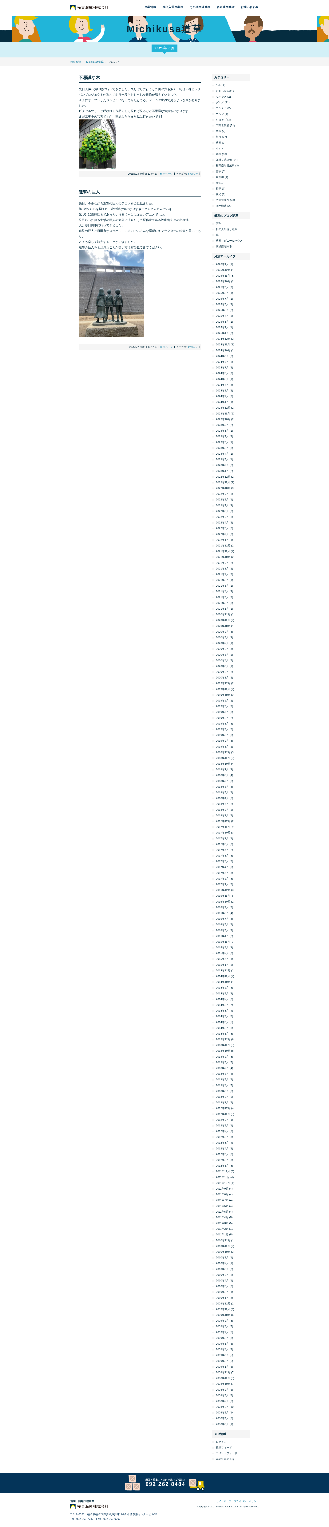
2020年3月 (222, 666)
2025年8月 (222, 292)
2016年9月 (222, 907)
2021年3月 (222, 597)
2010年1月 (222, 1297)
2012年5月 (222, 1142)
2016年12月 (223, 890)
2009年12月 (223, 1303)
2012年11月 (223, 1114)
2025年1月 (222, 333)
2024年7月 (222, 367)
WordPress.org (225, 1458)
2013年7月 (222, 1068)
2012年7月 (222, 1131)
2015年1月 (222, 964)
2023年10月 (223, 419)
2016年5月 (222, 930)
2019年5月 (222, 723)
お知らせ (193, 173)
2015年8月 (222, 947)
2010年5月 (222, 1274)
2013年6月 (222, 1073)
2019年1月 (222, 746)
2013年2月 (222, 1096)
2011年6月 (222, 1205)
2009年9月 (222, 1320)
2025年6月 (222, 304)
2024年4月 (222, 384)
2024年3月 (222, 390)
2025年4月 (222, 315)
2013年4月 (222, 1085)
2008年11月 (223, 1378)
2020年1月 (222, 677)
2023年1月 (222, 470)
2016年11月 (223, 895)
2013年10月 (223, 1050)
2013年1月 (222, 1102)
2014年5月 (222, 1010)
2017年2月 (222, 878)
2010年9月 (222, 1257)
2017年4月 (222, 866)
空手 (218, 171)
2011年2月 (222, 1228)
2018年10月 (223, 763)
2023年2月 (222, 465)
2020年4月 (222, 660)
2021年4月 (222, 591)
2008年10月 (223, 1383)
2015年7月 (222, 953)
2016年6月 (222, 924)
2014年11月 (223, 976)
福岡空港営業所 (225, 165)
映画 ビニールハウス (229, 240)
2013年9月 (222, 1056)
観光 (218, 194)
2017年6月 (222, 855)
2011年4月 (222, 1217)
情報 (218, 131)
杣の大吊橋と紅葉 (226, 229)
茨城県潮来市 (224, 246)
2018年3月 (222, 803)
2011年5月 (222, 1211)
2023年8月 (222, 430)
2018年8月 (222, 775)
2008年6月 (222, 1406)
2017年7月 (222, 849)
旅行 (218, 136)
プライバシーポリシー (246, 1501)
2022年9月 (222, 493)
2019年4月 (222, 729)
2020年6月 (222, 648)
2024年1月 (222, 401)
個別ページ (166, 173)
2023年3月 (222, 459)
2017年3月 (222, 872)
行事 (218, 188)
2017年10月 (223, 832)
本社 (218, 154)
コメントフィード (226, 1453)
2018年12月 (223, 752)
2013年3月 (222, 1091)
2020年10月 (223, 626)
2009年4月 (222, 1349)
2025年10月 (223, 281)
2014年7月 (222, 999)
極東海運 (75, 61)
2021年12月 (223, 545)
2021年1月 (222, 608)
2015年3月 (222, 958)
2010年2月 (222, 1291)
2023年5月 (222, 447)
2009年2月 (222, 1360)
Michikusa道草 (95, 61)
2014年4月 (222, 1016)
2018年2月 (222, 809)
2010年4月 (222, 1280)
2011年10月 (223, 1182)
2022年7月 (222, 505)
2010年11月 (223, 1246)
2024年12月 (223, 338)
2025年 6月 (164, 48)
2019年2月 (222, 740)
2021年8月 (222, 568)
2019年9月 (222, 700)
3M (218, 85)
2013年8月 (222, 1062)
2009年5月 (222, 1343)
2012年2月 (222, 1159)
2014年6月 (222, 1004)
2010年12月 (223, 1240)
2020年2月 (222, 671)
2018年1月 (222, 815)
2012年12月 (223, 1108)
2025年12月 (223, 269)
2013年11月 (223, 1045)
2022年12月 (223, 476)
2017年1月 (222, 884)
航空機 (220, 177)
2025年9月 (222, 287)
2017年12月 (223, 821)
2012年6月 (222, 1136)
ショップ (221, 119)
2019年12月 (223, 683)
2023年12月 (223, 407)
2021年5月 (222, 585)
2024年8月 (222, 361)
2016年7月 (222, 918)
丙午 (218, 223)
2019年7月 (222, 711)
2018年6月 (222, 786)
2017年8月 (222, 844)
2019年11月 (223, 689)
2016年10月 (223, 901)
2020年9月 (222, 631)
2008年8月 (222, 1395)
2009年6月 (222, 1337)
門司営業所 (222, 199)
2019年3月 (222, 734)
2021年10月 (223, 556)
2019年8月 (222, 706)
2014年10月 (223, 981)
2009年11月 (223, 1309)
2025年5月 (222, 310)
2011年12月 (223, 1171)
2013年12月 (223, 1039)
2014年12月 (223, 970)
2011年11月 (223, 1177)
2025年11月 (223, 275)
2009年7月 (222, 1332)
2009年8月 (222, 1326)
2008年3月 (222, 1424)
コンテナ (221, 108)
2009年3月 (222, 1355)
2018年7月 (222, 781)
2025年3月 (222, 321)
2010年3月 (222, 1286)
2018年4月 (222, 798)
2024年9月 (222, 356)
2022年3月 (222, 528)
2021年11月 (223, 551)
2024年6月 (222, 373)
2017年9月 (222, 838)
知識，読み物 (224, 159)
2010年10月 (223, 1251)
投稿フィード (224, 1447)
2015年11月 (223, 941)
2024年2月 (222, 396)
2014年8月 (222, 993)
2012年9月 (222, 1119)
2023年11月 (223, 413)
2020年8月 (222, 637)
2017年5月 (222, 861)
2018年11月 (223, 758)
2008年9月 (222, 1389)
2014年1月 (222, 1033)
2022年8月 (222, 499)
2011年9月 (222, 1188)
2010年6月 (222, 1269)
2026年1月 (222, 264)
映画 (218, 142)
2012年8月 (222, 1125)
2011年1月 (222, 1234)
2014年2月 (222, 1027)
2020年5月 (222, 654)
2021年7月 (222, 574)
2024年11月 (223, 344)
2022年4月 (222, 522)
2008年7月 (222, 1401)
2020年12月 (223, 614)
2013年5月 (222, 1079)
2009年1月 (222, 1366)
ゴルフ (220, 113)
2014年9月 (222, 987)
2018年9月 (222, 769)
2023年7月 (222, 436)
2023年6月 (222, 442)
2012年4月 (222, 1148)
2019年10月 (223, 694)
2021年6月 (222, 579)
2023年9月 (222, 424)
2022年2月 (222, 534)
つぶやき (221, 96)
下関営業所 (222, 125)
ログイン (221, 1441)
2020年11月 (223, 620)
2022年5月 (222, 516)
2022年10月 (223, 488)
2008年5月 (222, 1412)
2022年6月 (222, 511)
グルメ (220, 102)
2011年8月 (222, 1194)
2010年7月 (222, 1263)
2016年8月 (222, 913)
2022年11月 (223, 482)
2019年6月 (222, 717)
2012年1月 (222, 1165)
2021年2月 (222, 602)
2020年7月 (222, 643)
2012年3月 (222, 1154)
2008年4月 (222, 1418)
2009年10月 (223, 1314)
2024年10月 (223, 350)
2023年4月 (222, 453)
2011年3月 (222, 1223)
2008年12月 (223, 1372)
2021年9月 (222, 562)
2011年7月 (222, 1200)
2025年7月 (222, 298)
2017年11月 (223, 826)
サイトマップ (223, 1501)
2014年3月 (222, 1022)
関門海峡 (221, 205)
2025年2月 (222, 327)
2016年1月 (222, 936)
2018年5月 (222, 792)
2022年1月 (222, 539)
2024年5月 (222, 379)
